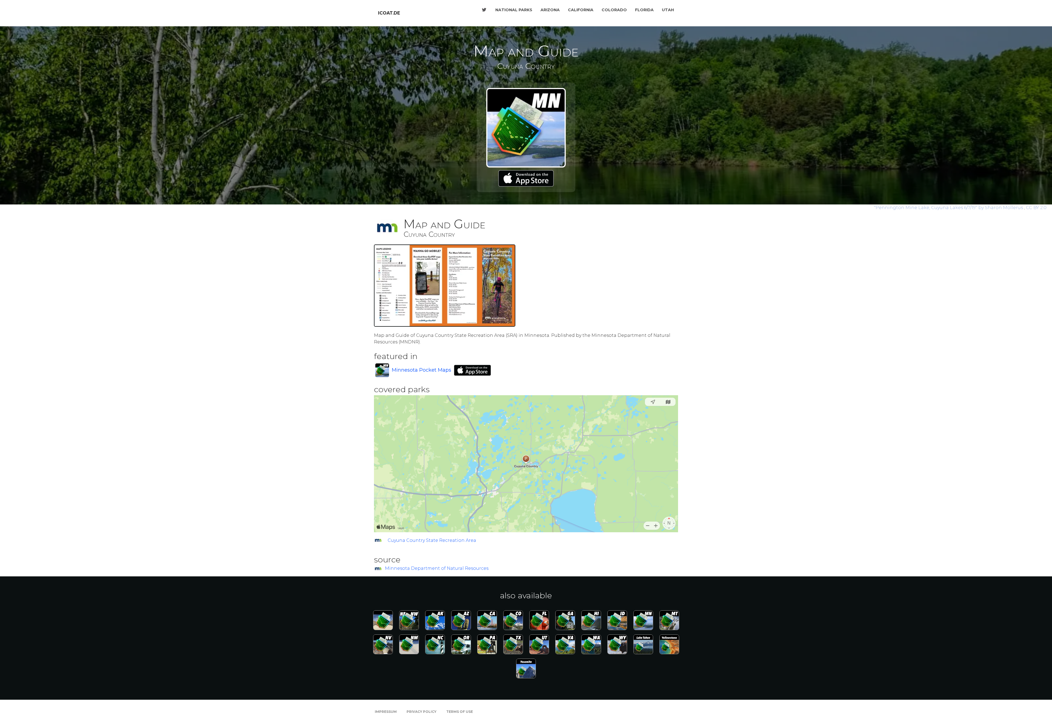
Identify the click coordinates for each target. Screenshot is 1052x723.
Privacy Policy (421, 712)
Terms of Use (459, 712)
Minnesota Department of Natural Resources (436, 568)
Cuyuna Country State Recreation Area (432, 540)
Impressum (386, 712)
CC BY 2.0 (1036, 207)
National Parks (513, 9)
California (580, 9)
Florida (644, 9)
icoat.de (389, 13)
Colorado (614, 9)
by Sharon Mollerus (949, 207)
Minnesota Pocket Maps (421, 370)
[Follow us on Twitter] (484, 10)
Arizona (550, 9)
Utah (668, 9)
